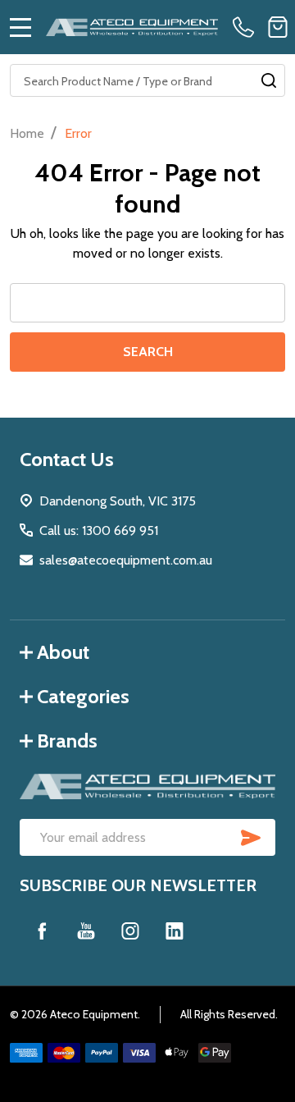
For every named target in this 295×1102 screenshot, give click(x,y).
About (63, 652)
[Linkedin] (174, 930)
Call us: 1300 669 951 (98, 530)
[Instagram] (130, 930)
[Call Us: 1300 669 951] (247, 27)
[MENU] (20, 27)
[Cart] (278, 27)
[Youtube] (86, 930)
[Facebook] (42, 930)
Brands (67, 740)
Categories (83, 696)
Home (27, 133)
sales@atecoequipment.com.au (125, 560)
